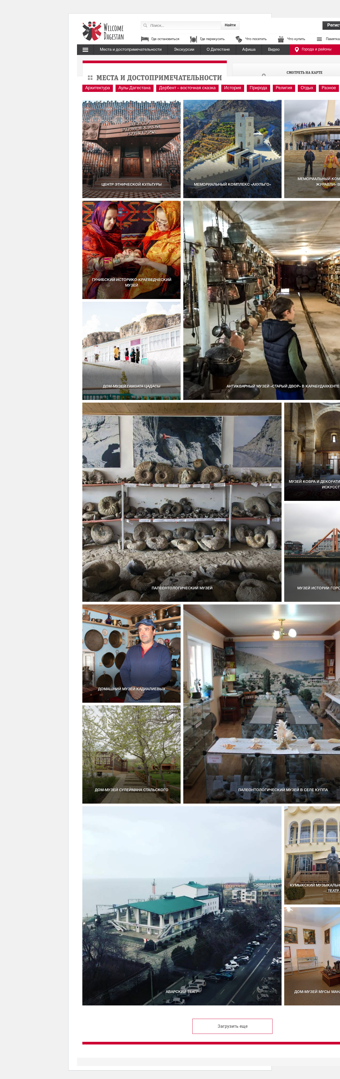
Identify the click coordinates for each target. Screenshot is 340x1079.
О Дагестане (218, 50)
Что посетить (256, 39)
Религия (284, 88)
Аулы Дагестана (134, 88)
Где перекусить (212, 39)
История (232, 88)
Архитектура (97, 88)
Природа (258, 88)
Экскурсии (184, 50)
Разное (329, 88)
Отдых (307, 88)
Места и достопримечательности (131, 50)
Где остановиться (165, 39)
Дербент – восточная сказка (187, 88)
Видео (274, 50)
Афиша (249, 50)
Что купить (296, 39)
